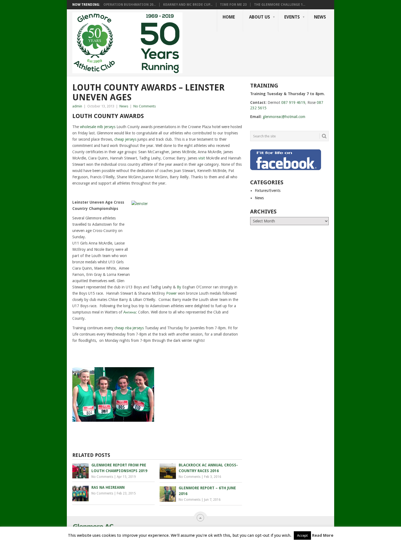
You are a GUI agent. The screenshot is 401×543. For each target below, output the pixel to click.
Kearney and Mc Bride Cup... (188, 5)
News (320, 17)
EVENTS (292, 17)
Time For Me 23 (233, 5)
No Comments (144, 106)
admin (77, 106)
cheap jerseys (125, 139)
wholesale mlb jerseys (97, 127)
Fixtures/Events (267, 190)
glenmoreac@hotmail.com (284, 116)
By (179, 287)
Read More (322, 535)
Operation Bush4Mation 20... (129, 5)
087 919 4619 (293, 102)
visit (201, 158)
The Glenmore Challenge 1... (279, 5)
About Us (259, 17)
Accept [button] (302, 535)
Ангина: (130, 312)
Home (229, 17)
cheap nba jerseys (129, 328)
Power (171, 293)
